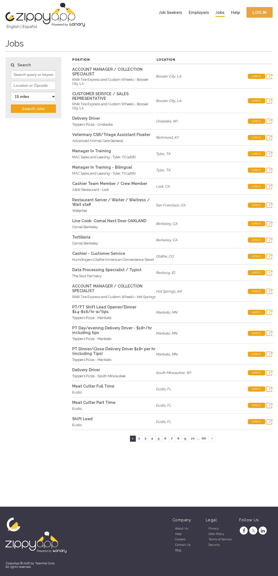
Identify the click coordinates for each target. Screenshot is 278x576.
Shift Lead (82, 418)
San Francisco (167, 205)
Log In (259, 12)
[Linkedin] (263, 530)
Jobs (220, 12)
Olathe (161, 256)
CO (171, 256)
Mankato (163, 312)
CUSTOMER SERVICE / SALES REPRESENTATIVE (100, 96)
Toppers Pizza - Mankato (91, 318)
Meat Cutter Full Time (93, 386)
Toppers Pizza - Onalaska (92, 124)
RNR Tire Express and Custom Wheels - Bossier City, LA (110, 82)
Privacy (213, 528)
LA (179, 76)
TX (168, 154)
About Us (181, 528)
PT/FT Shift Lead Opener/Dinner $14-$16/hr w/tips (104, 309)
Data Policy (216, 534)
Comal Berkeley (85, 227)
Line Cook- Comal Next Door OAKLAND (109, 220)
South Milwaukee (170, 373)
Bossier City (165, 76)
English (13, 26)
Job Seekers (170, 12)
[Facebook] (244, 530)
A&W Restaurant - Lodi (90, 190)
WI (175, 121)
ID (173, 273)
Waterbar (79, 211)
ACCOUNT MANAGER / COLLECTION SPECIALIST (107, 71)
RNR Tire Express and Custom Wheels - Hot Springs (114, 297)
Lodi (159, 186)
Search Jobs (33, 108)
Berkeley (163, 224)
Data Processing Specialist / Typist (106, 269)
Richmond (164, 137)
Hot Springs (165, 291)
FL (169, 389)
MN (174, 312)
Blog (178, 550)
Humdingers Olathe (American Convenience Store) (113, 260)
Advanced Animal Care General (97, 141)
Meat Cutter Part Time (93, 402)
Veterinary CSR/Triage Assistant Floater (111, 134)
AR (179, 291)
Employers (199, 12)
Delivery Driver (86, 118)
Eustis (77, 392)
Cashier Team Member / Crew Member (109, 183)
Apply (256, 76)
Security (214, 545)
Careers (180, 539)
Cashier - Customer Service (98, 253)
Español (30, 26)
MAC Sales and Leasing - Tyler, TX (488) (104, 157)
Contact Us (183, 545)
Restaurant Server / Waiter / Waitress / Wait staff (111, 202)
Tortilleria (81, 237)
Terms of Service (220, 539)
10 (193, 438)
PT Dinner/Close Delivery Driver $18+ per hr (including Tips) (113, 351)
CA (167, 186)
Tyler (160, 154)
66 (204, 438)
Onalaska (163, 121)
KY (176, 137)
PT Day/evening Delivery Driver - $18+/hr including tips (112, 330)
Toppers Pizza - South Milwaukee (98, 376)
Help (235, 12)
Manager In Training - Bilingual (102, 167)
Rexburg (163, 273)
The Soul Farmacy (87, 276)
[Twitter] (253, 530)
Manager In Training (91, 150)
